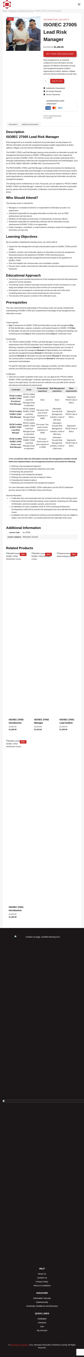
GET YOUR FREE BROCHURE (60, 54)
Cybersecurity (42, 1302)
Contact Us (42, 1278)
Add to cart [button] (17, 734)
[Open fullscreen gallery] (38, 49)
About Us (42, 1274)
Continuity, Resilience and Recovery (42, 1306)
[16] (23, 34)
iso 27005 (49, 117)
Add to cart (57, 81)
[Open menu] (79, 4)
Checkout (42, 1323)
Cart (42, 1326)
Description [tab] (13, 124)
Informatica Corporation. (19, 1345)
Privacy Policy (42, 1282)
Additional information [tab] (30, 124)
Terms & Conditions (42, 1286)
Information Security (56, 20)
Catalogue (42, 1319)
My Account (42, 1330)
